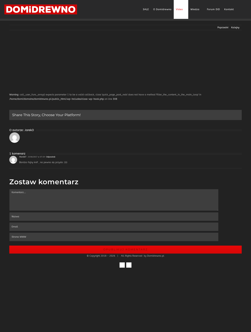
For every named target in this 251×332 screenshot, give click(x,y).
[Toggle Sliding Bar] (238, 9)
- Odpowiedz (50, 157)
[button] (243, 9)
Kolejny (235, 27)
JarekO (29, 130)
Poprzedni (222, 27)
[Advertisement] (125, 59)
